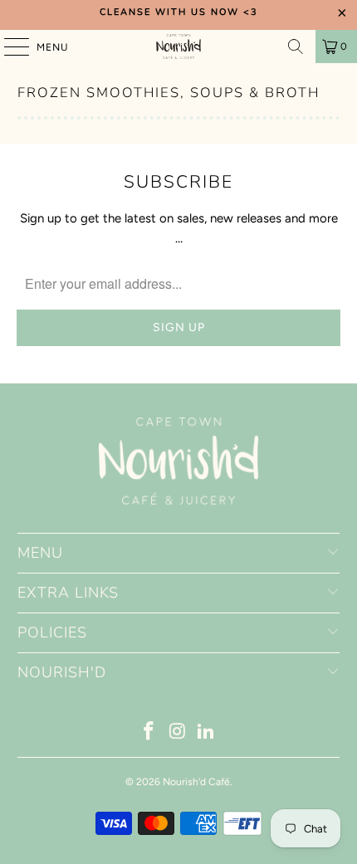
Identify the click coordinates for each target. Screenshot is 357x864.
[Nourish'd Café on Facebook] (148, 732)
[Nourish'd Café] (179, 46)
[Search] (295, 46)
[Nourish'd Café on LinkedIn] (206, 732)
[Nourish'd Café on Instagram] (177, 732)
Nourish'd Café (196, 782)
